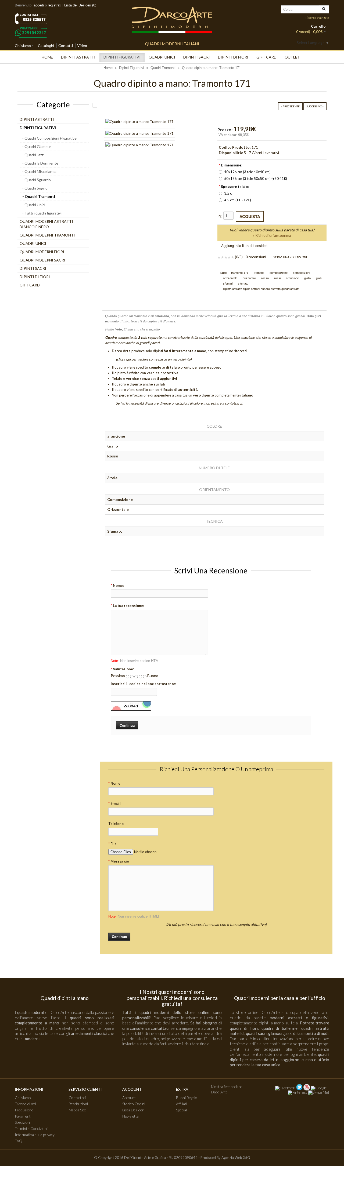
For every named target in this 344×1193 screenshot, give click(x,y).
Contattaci (77, 1097)
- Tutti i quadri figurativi (42, 213)
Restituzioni (78, 1103)
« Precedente (290, 106)
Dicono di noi (25, 1103)
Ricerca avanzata (317, 17)
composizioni (301, 272)
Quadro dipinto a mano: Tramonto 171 (211, 68)
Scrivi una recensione (290, 257)
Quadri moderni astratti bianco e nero (46, 224)
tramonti (259, 272)
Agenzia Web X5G (235, 1157)
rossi (277, 278)
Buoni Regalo (186, 1097)
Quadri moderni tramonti (47, 235)
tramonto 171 (239, 272)
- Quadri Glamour (36, 146)
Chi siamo (23, 45)
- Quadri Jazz (33, 154)
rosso (265, 278)
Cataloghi (46, 45)
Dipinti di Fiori (233, 57)
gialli (318, 278)
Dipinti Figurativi (122, 57)
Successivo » (315, 106)
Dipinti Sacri (196, 57)
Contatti (65, 45)
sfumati (227, 283)
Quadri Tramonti (162, 68)
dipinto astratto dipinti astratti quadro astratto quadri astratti (261, 288)
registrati (54, 5)
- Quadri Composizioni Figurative (49, 138)
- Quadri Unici (33, 204)
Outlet (292, 57)
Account (129, 1097)
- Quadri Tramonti (38, 196)
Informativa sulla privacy (35, 1134)
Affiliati (181, 1103)
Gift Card (266, 57)
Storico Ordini (133, 1103)
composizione (279, 272)
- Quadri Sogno (35, 188)
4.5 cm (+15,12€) (237, 200)
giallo (307, 278)
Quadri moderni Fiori (42, 251)
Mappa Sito (77, 1110)
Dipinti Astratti (78, 57)
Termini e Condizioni (31, 1128)
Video (82, 45)
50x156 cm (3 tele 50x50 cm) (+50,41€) (255, 178)
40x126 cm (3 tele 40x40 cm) (247, 172)
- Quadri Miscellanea (39, 171)
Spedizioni (23, 1122)
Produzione (24, 1110)
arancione (292, 278)
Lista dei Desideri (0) (80, 5)
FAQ (18, 1141)
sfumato (243, 283)
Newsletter (131, 1116)
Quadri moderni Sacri (42, 260)
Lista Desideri (133, 1110)
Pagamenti (23, 1116)
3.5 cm (229, 193)
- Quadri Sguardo (36, 179)
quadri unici (162, 57)
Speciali (182, 1110)
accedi (39, 5)
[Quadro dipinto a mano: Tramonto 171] (139, 121)
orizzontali (249, 278)
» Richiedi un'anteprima (272, 235)
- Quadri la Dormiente (40, 163)
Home (47, 57)
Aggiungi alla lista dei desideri (244, 246)
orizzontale (230, 278)
